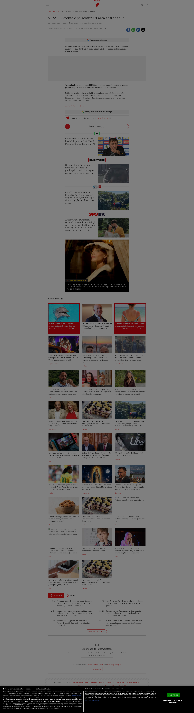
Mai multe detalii (76, 695)
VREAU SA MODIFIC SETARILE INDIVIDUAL (172, 701)
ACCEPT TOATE (173, 695)
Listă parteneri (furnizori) (92, 700)
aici (4, 705)
